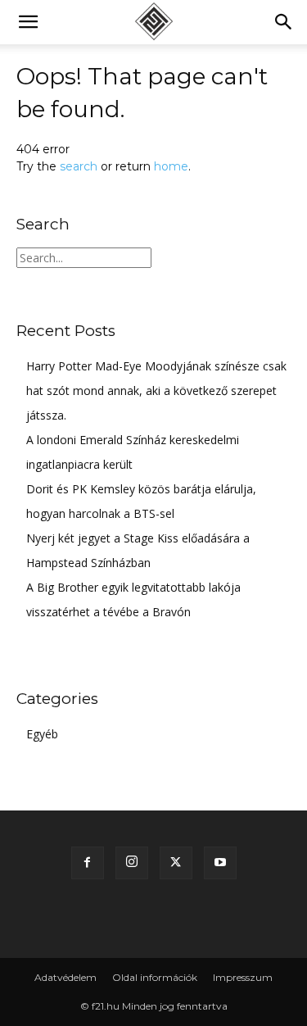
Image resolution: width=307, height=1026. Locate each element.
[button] (28, 22)
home (171, 166)
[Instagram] (131, 863)
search (78, 166)
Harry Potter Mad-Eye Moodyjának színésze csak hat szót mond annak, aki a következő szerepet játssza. (156, 390)
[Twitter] (176, 863)
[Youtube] (220, 863)
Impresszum (243, 977)
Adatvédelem (65, 977)
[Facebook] (87, 863)
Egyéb (42, 734)
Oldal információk (154, 977)
